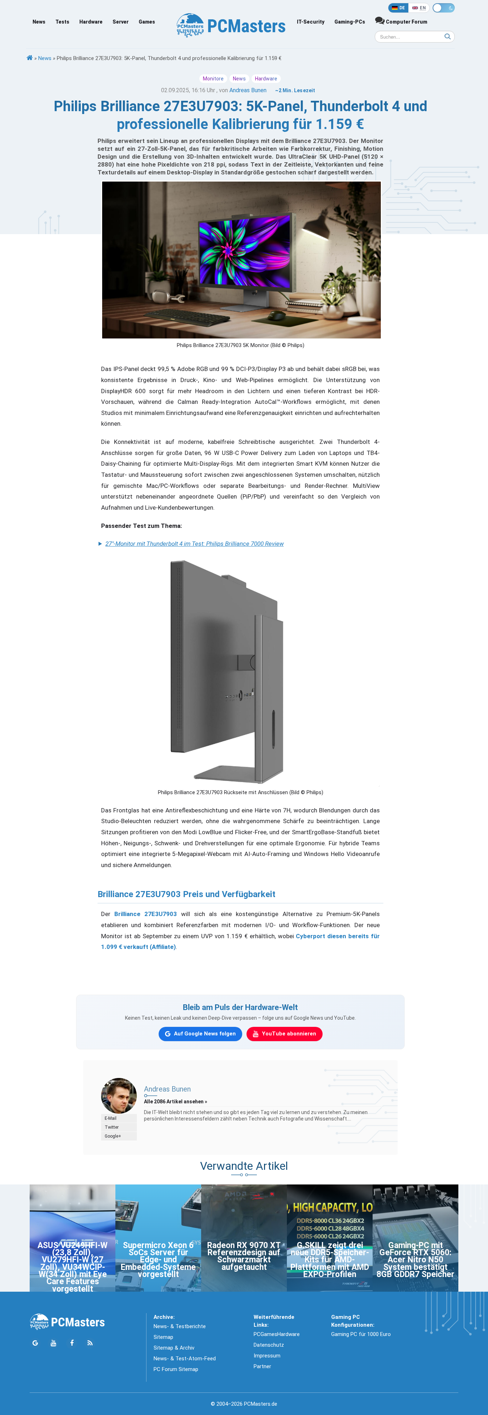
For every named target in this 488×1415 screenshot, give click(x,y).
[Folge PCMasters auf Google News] (35, 1343)
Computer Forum (406, 22)
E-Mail (110, 1118)
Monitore (213, 78)
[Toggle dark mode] (444, 8)
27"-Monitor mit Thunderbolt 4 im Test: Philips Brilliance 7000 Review (194, 543)
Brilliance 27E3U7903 (145, 913)
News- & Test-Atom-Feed (185, 1358)
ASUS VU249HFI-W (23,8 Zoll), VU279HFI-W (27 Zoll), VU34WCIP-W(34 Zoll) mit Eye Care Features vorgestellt (73, 1267)
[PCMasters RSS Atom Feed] (89, 1343)
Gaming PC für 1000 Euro (361, 1334)
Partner (262, 1366)
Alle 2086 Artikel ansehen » (175, 1101)
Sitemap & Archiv (174, 1348)
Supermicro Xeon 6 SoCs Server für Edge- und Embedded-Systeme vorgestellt (158, 1260)
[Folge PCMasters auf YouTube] (53, 1343)
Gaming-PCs (349, 22)
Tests (62, 22)
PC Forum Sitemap (176, 1369)
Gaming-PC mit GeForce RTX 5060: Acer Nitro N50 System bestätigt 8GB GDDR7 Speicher (415, 1260)
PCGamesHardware (277, 1334)
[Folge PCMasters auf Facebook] (71, 1343)
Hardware (91, 22)
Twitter (112, 1127)
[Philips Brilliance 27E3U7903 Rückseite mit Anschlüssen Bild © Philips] (240, 671)
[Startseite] (29, 58)
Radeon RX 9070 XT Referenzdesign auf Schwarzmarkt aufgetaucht (244, 1256)
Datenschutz (269, 1345)
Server (121, 22)
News (39, 22)
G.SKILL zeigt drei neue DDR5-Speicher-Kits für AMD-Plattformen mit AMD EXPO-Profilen (329, 1260)
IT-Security (310, 22)
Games (147, 22)
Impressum (267, 1355)
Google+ (113, 1136)
